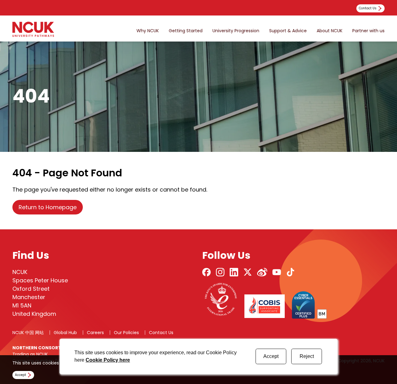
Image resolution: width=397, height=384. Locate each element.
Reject (307, 356)
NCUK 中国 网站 (28, 332)
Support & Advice (288, 31)
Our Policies (126, 332)
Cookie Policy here (108, 360)
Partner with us (368, 31)
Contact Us (161, 332)
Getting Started (186, 31)
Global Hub (65, 332)
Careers (95, 332)
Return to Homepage (48, 207)
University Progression (235, 31)
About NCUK (329, 31)
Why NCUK (147, 31)
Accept (271, 356)
